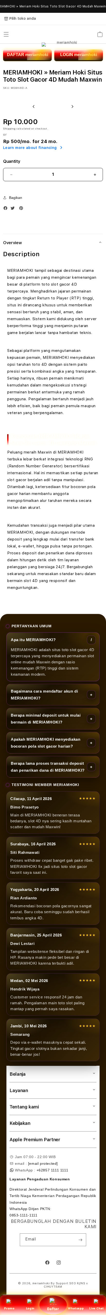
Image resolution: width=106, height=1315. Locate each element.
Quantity (11, 161)
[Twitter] (13, 209)
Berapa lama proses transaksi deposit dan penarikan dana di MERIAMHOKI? (48, 766)
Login (30, 1308)
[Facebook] (6, 209)
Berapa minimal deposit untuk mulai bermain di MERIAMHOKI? (46, 718)
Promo (9, 1308)
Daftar (53, 1309)
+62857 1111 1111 (52, 1170)
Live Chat (96, 1308)
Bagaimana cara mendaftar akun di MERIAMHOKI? (44, 694)
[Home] (65, 34)
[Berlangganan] (80, 1239)
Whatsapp (76, 1308)
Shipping (9, 128)
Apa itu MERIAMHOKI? (33, 640)
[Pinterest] (22, 209)
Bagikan (15, 198)
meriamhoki (41, 1283)
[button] (6, 34)
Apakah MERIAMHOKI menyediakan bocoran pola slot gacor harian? (45, 742)
